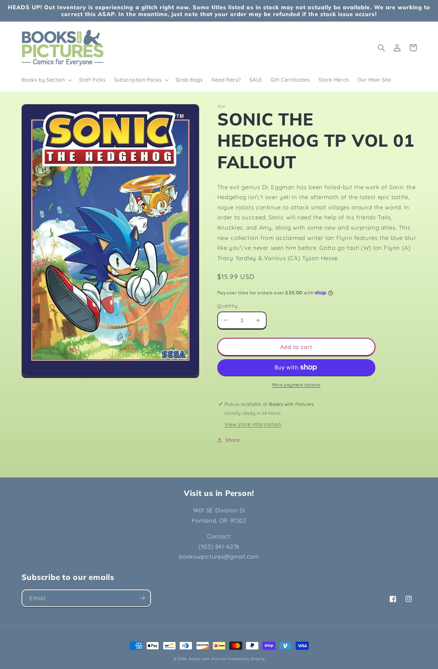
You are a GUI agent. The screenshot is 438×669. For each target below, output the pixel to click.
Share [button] (233, 440)
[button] (46, 79)
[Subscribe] (142, 598)
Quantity (227, 305)
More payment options (296, 384)
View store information (252, 424)
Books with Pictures (207, 658)
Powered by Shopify (246, 658)
